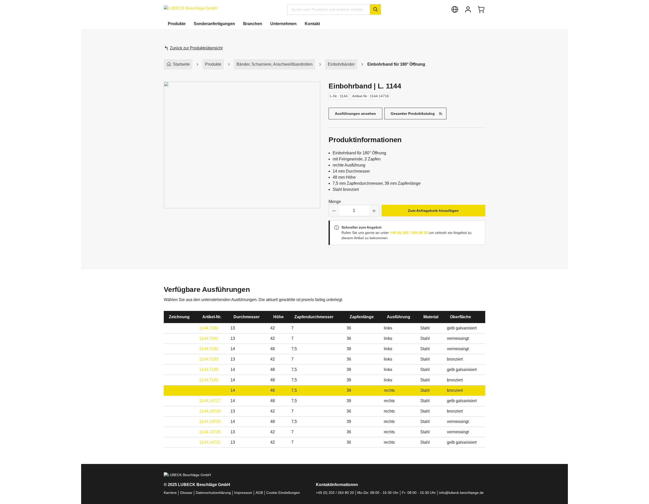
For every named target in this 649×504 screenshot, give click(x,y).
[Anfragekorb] (481, 9)
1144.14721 (210, 442)
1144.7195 (208, 369)
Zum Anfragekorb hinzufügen (433, 211)
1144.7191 (208, 338)
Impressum (243, 493)
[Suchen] (375, 9)
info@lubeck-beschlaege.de (461, 493)
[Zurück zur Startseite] (191, 8)
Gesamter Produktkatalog (413, 113)
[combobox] (328, 9)
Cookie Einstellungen (283, 493)
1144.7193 (208, 359)
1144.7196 (208, 380)
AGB (259, 493)
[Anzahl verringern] (334, 210)
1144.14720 (210, 432)
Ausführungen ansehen (355, 113)
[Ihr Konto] (468, 9)
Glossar (186, 493)
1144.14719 (210, 421)
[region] (242, 150)
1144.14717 (210, 401)
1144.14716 (210, 390)
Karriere (170, 493)
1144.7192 (208, 349)
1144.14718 (210, 411)
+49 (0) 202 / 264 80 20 (409, 233)
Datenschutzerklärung (213, 493)
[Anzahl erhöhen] (374, 210)
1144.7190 (208, 328)
